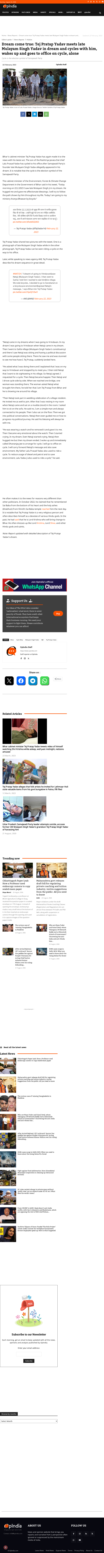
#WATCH (17, 274)
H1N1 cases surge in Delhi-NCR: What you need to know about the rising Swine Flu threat (57, 952)
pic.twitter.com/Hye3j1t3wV (25, 292)
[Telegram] (34, 114)
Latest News (7, 1053)
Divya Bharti (7, 892)
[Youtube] (102, 1)
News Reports (13, 35)
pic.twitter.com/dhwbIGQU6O (26, 222)
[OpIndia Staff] (11, 652)
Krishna (40, 523)
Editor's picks (7, 39)
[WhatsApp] (99, 1)
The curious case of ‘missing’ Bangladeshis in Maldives (23, 927)
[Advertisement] (15, 987)
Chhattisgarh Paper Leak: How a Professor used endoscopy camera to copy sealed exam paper (16, 885)
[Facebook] (88, 1)
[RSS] (93, 1)
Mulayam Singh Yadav (32, 640)
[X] (96, 1)
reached (46, 509)
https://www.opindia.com (28, 651)
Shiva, (53, 523)
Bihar (12, 640)
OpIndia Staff (61, 64)
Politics (29, 39)
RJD (42, 640)
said (17, 519)
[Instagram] (91, 1)
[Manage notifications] (6, 1547)
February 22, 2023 (42, 298)
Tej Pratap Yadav (51, 640)
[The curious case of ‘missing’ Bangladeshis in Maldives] (8, 928)
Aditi (38, 898)
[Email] (40, 114)
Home (4, 35)
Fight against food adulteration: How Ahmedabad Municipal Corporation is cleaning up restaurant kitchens (36, 1172)
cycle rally (19, 640)
